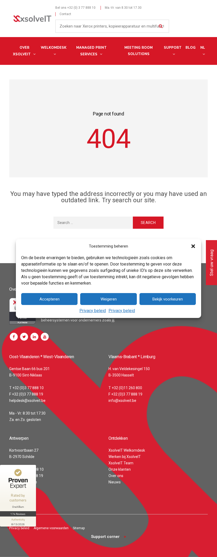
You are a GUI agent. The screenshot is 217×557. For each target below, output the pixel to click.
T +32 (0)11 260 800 (125, 388)
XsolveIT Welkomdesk (126, 450)
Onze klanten (119, 469)
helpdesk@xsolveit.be (27, 400)
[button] (193, 246)
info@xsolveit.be (122, 400)
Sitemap (79, 528)
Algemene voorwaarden (51, 528)
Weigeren (109, 299)
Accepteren (49, 299)
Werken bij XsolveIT (124, 457)
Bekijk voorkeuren (167, 299)
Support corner (105, 536)
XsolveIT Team (120, 463)
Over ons (115, 476)
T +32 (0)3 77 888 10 (26, 388)
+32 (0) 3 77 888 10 (81, 8)
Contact (65, 14)
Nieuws (114, 482)
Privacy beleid (92, 310)
